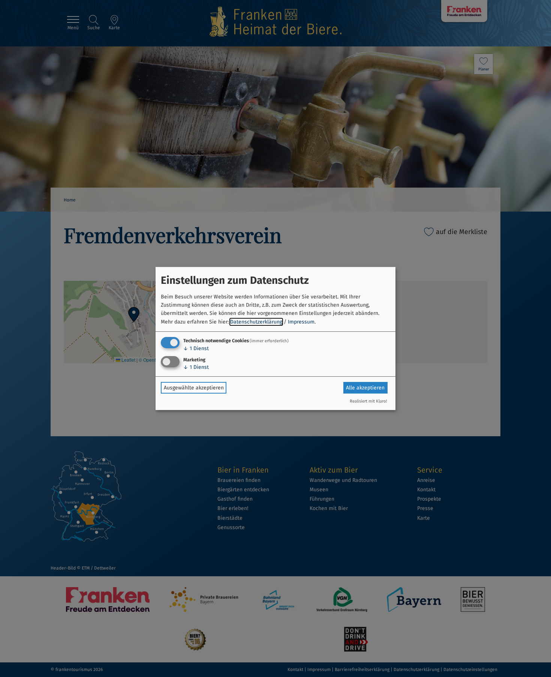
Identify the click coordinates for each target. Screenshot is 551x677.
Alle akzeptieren (365, 388)
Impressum (301, 322)
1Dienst (196, 348)
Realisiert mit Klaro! (368, 401)
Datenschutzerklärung (256, 322)
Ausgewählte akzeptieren (194, 388)
